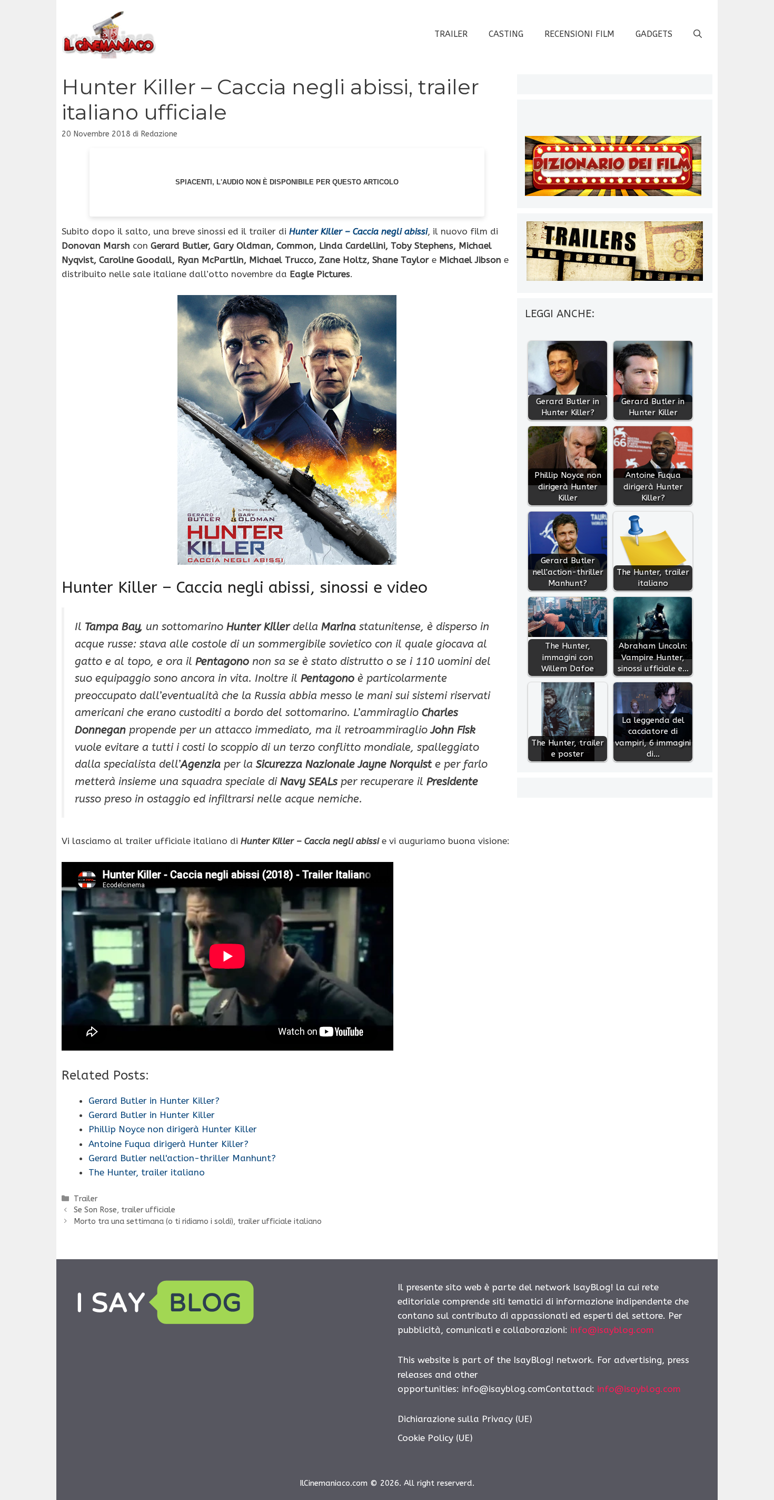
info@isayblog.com (612, 1330)
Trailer (451, 34)
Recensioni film (579, 34)
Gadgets (654, 34)
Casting (506, 34)
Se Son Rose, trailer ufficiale (124, 1209)
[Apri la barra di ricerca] (697, 34)
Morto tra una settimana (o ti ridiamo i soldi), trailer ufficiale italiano (198, 1221)
